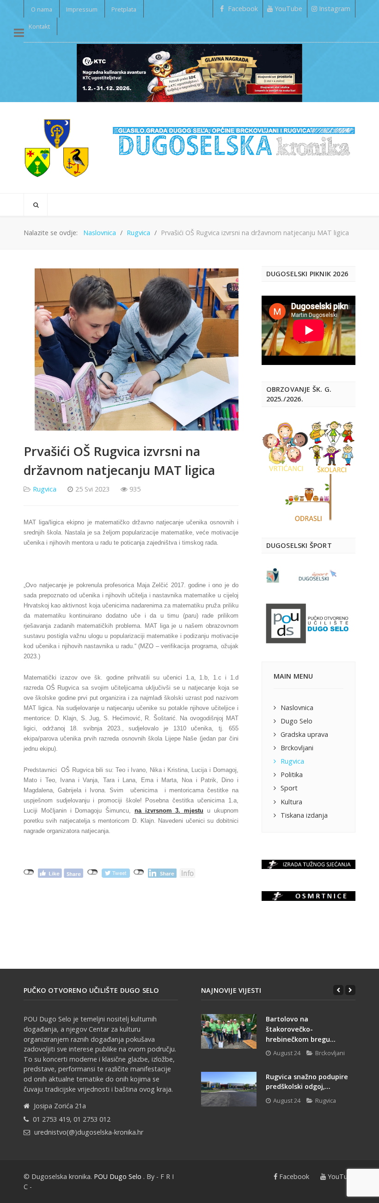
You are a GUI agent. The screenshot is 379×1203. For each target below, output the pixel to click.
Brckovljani (297, 747)
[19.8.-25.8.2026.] (189, 72)
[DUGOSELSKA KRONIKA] (233, 137)
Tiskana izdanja (304, 815)
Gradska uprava (304, 734)
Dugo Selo (296, 721)
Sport (289, 788)
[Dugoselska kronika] (56, 147)
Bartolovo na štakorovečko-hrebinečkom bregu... (301, 1029)
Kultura (291, 801)
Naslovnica (297, 707)
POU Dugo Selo (117, 1176)
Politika (292, 774)
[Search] (36, 205)
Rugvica (44, 489)
